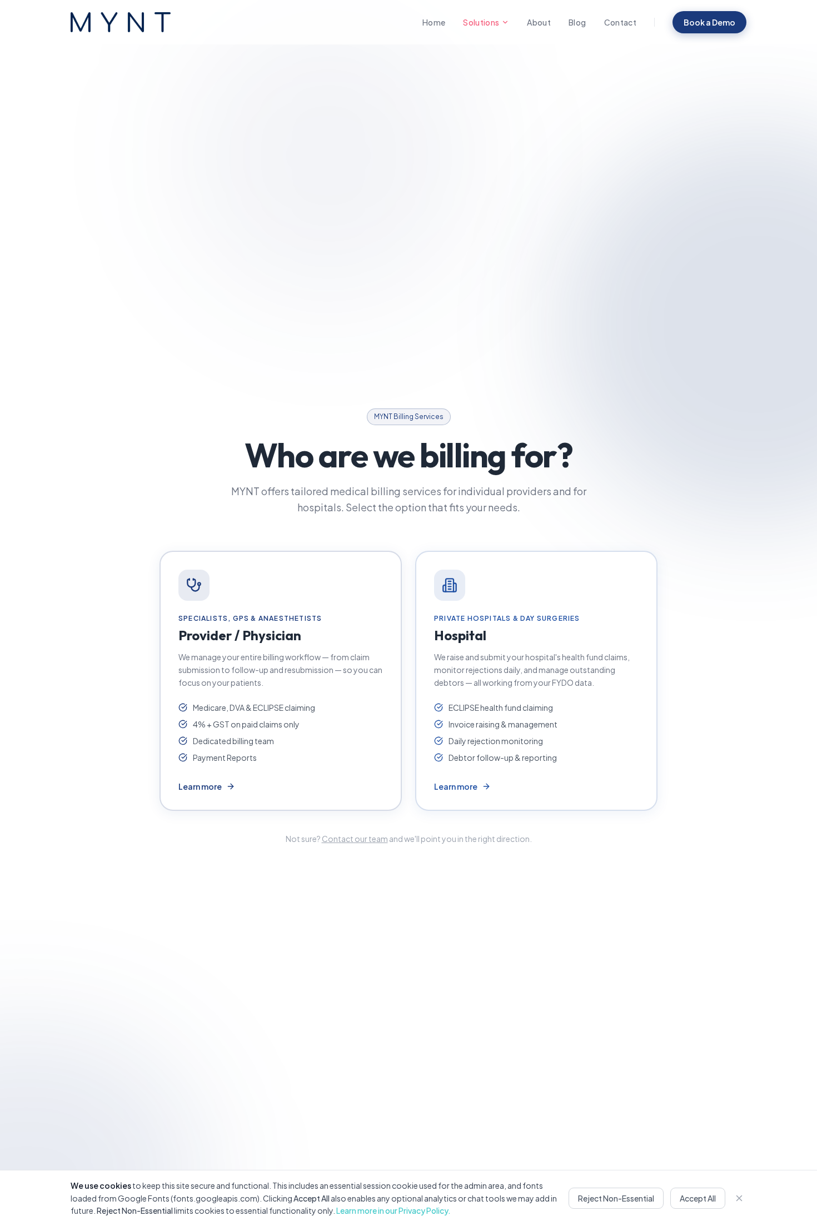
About (539, 22)
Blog (577, 22)
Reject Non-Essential (616, 1198)
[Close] (739, 1198)
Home (433, 22)
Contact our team (355, 839)
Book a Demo (709, 22)
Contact (620, 22)
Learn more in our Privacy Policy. (393, 1210)
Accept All (698, 1198)
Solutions (481, 22)
